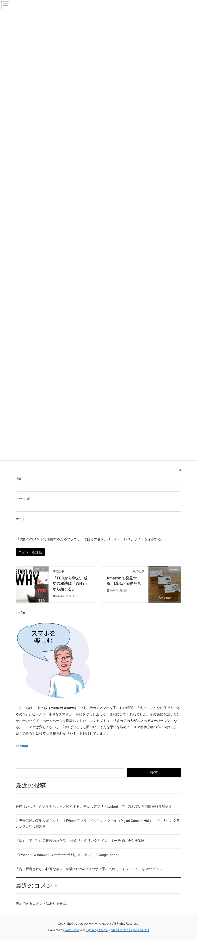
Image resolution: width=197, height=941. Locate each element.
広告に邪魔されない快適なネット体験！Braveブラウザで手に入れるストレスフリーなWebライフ (89, 869)
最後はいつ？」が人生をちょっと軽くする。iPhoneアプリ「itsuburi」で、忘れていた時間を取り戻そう (94, 806)
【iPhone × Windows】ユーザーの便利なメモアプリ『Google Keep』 (68, 855)
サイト (21, 519)
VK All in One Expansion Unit (130, 930)
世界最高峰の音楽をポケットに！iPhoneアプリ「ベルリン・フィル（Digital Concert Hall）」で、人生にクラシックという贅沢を (98, 823)
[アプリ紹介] (32, 584)
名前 (21, 478)
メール (23, 499)
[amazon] (164, 584)
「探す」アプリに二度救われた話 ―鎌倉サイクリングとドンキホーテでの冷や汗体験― (82, 841)
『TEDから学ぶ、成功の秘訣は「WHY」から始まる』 (71, 583)
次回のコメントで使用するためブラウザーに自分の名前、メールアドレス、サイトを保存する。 (92, 539)
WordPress (72, 930)
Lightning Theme (97, 930)
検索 (154, 772)
